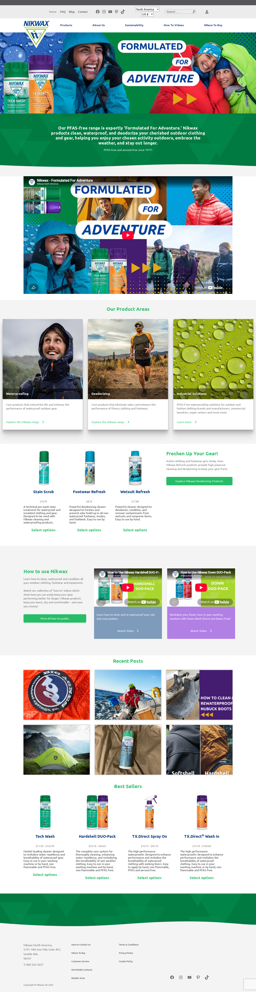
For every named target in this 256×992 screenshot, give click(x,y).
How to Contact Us (81, 944)
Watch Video (125, 630)
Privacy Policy (126, 953)
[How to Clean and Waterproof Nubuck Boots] (199, 695)
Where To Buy (213, 25)
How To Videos (174, 25)
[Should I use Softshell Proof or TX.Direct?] (199, 750)
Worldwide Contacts (81, 969)
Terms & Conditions (129, 944)
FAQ (62, 11)
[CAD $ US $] (147, 14)
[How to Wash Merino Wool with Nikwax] (128, 750)
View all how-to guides (54, 618)
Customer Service (80, 961)
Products (66, 25)
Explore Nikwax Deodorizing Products (199, 481)
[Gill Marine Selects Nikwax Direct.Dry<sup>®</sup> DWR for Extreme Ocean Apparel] (128, 695)
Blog (72, 11)
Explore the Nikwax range (22, 422)
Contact (83, 11)
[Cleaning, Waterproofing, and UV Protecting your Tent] (57, 750)
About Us (98, 25)
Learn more (184, 422)
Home (53, 11)
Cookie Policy (126, 961)
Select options (43, 530)
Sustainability (134, 25)
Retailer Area (78, 978)
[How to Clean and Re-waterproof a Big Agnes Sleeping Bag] (57, 695)
